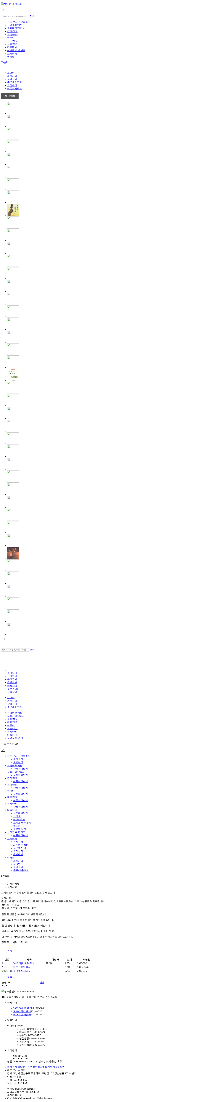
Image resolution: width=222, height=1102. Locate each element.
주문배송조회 (14, 82)
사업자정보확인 (56, 1067)
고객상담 (12, 692)
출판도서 (12, 673)
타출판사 (12, 47)
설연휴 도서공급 (22, 971)
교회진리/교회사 (16, 28)
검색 (32, 16)
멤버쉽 (10, 56)
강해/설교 (12, 31)
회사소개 (18, 759)
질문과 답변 (19, 848)
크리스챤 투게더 (22, 822)
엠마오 (17, 816)
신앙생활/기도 (14, 25)
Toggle (4, 62)
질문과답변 (13, 688)
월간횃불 (12, 682)
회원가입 (12, 76)
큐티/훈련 (12, 44)
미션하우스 (19, 819)
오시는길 (18, 762)
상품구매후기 (14, 88)
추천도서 (12, 679)
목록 (9, 950)
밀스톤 (17, 826)
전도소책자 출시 (22, 967)
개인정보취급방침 (37, 1067)
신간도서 (12, 676)
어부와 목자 (19, 829)
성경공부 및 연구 (16, 50)
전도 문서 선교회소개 (18, 22)
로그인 (10, 72)
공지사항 (12, 685)
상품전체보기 (20, 768)
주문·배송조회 (21, 870)
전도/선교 (12, 41)
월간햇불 (18, 854)
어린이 (10, 37)
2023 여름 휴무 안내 (23, 963)
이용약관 (22, 1067)
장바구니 (12, 79)
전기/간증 (12, 34)
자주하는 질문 (20, 845)
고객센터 (12, 53)
